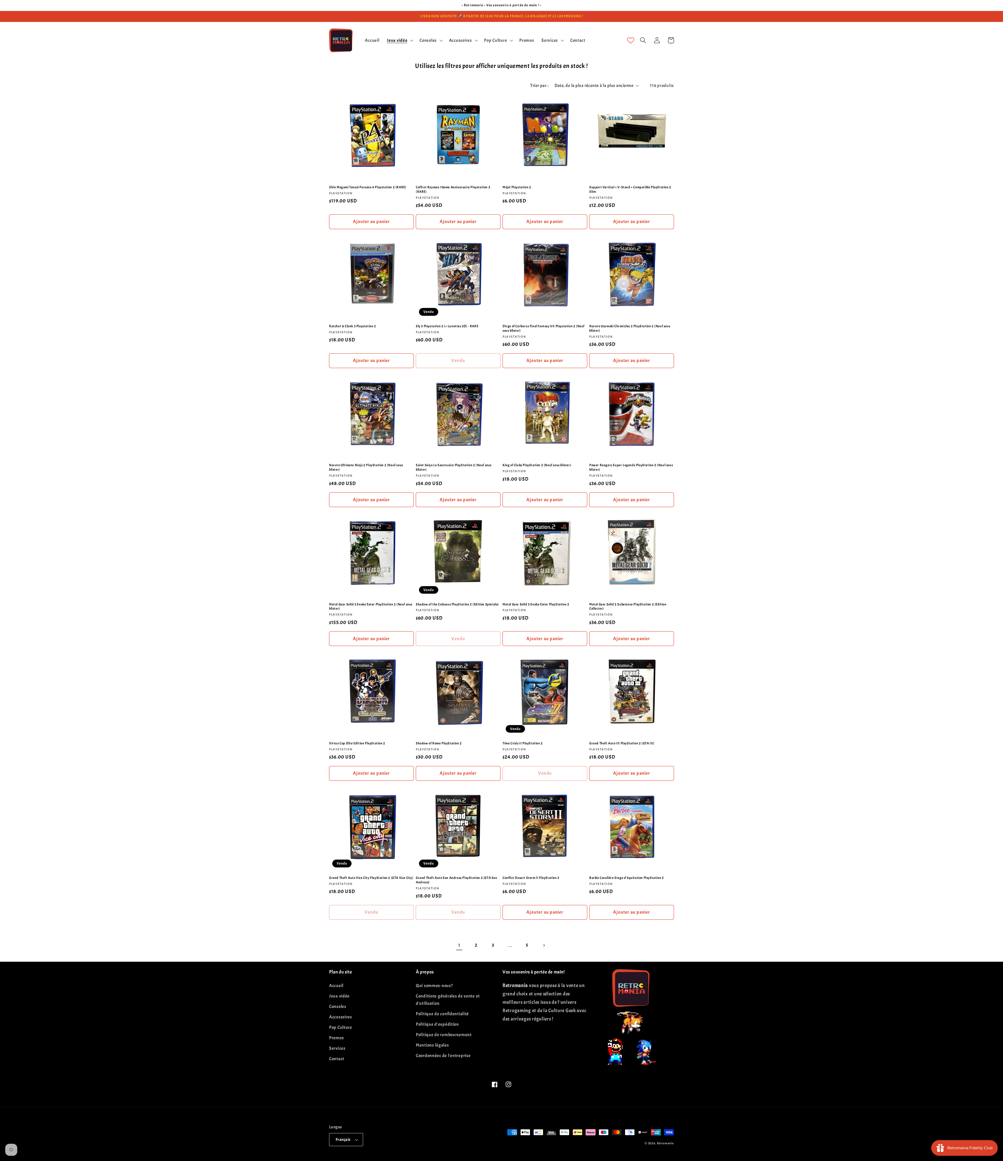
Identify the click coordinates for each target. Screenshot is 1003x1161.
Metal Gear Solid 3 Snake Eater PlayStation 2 (536, 604)
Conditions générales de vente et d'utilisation (448, 999)
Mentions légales (432, 1045)
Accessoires (340, 1017)
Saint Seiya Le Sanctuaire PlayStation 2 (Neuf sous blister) (454, 467)
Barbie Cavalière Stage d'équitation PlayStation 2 (626, 878)
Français (343, 1139)
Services (337, 1048)
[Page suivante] (544, 945)
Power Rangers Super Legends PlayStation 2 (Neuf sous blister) (631, 467)
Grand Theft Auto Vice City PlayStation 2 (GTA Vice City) (371, 878)
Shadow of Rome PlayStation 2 (439, 743)
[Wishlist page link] (630, 40)
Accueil (336, 985)
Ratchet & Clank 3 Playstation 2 (352, 326)
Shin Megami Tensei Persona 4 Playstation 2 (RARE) (367, 187)
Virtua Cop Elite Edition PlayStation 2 (357, 743)
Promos (336, 1038)
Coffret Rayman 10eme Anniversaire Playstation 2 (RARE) (453, 189)
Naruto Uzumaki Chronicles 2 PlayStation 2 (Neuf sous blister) (629, 328)
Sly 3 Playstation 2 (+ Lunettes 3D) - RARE (447, 326)
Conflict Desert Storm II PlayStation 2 (531, 878)
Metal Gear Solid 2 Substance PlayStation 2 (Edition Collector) (628, 606)
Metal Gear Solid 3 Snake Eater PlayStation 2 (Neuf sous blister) (370, 606)
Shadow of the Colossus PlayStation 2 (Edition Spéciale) (457, 604)
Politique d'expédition (437, 1024)
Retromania (665, 1143)
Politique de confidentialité (442, 1014)
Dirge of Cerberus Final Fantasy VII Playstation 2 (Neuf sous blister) (544, 328)
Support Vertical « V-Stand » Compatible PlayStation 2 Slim (630, 189)
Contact (336, 1058)
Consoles (337, 1006)
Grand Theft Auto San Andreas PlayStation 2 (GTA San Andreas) (456, 880)
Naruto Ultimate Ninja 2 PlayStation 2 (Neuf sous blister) (366, 467)
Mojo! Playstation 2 (517, 187)
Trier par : (539, 85)
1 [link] (459, 945)
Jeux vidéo (339, 996)
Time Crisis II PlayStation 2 (523, 743)
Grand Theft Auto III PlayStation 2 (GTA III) (621, 743)
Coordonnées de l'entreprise (443, 1055)
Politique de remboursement (444, 1034)
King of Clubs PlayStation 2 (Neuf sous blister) (537, 465)
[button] (399, 40)
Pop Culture (340, 1027)
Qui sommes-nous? (434, 985)
